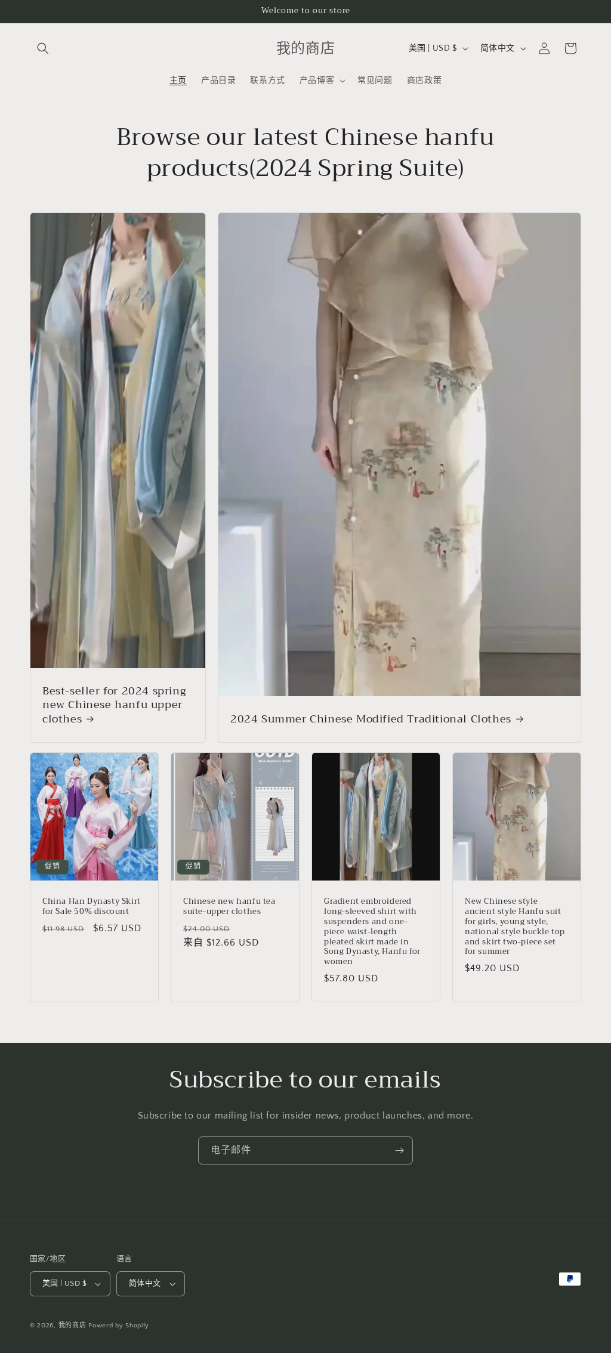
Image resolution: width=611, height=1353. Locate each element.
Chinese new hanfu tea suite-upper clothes (229, 907)
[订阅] (399, 1150)
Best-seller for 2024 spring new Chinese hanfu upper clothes (114, 705)
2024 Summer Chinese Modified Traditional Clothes (370, 718)
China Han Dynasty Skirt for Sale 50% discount (91, 907)
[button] (43, 48)
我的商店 (72, 1325)
